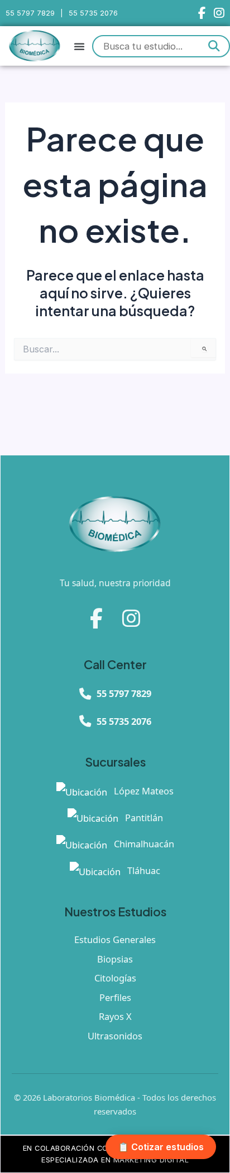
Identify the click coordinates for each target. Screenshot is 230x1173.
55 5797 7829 (30, 13)
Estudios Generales (115, 939)
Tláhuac (142, 870)
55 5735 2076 (93, 13)
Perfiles (115, 997)
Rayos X (115, 1016)
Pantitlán (143, 817)
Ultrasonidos (115, 1035)
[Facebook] (201, 13)
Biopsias (115, 959)
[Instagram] (219, 13)
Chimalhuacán (143, 843)
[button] (79, 46)
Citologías (115, 977)
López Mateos (143, 790)
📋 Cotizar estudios (161, 1146)
